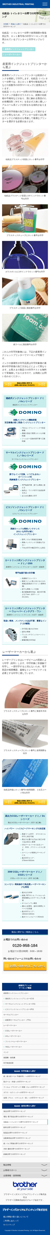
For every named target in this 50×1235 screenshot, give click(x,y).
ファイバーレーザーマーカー (16, 1041)
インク (5, 1052)
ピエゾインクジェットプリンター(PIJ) (19, 1009)
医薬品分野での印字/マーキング (15, 1133)
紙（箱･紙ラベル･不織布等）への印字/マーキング (22, 1076)
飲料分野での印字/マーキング (14, 1127)
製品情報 (7, 1165)
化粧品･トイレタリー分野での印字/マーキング (20, 1122)
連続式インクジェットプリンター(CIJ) (19, 999)
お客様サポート (10, 1170)
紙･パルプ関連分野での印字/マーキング (18, 1143)
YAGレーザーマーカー (13, 1047)
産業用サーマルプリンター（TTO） (18, 1020)
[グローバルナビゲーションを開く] (44, 4)
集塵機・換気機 (9, 1058)
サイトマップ (9, 1225)
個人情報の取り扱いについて (15, 1217)
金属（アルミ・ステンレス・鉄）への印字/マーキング (23, 1098)
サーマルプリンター (10, 1015)
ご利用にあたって (11, 1221)
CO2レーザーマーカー (13, 1031)
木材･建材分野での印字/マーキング (16, 1149)
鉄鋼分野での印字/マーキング (14, 1154)
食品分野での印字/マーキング (14, 1111)
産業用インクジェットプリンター (19, 49)
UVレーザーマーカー (13, 1036)
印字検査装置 (8, 1063)
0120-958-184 (25, 945)
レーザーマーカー (12, 54)
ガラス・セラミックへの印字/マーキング (18, 1092)
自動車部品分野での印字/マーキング (17, 1138)
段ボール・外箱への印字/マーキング (17, 1082)
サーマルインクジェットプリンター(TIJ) (20, 1004)
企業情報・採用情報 (12, 1175)
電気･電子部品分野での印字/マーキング (18, 1117)
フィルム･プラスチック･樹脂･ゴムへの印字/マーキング (24, 1087)
